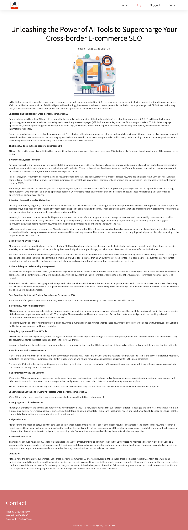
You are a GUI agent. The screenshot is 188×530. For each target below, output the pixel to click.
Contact (173, 5)
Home (123, 5)
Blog (139, 5)
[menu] (100, 5)
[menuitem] (124, 5)
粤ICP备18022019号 (105, 525)
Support (155, 5)
